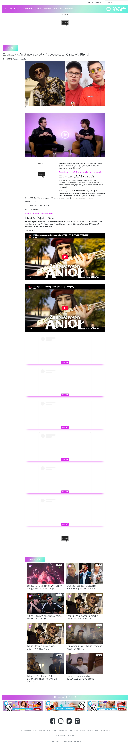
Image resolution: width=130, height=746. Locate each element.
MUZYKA (47, 9)
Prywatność (52, 730)
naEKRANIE (71, 735)
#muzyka (23, 59)
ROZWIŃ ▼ (65, 362)
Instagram (100, 2)
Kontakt (35, 730)
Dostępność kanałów (25, 730)
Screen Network (61, 735)
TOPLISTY (58, 9)
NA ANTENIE (15, 9)
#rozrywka (16, 59)
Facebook (89, 2)
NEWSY (38, 9)
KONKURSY (27, 9)
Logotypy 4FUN (43, 730)
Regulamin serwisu (79, 730)
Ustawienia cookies (105, 730)
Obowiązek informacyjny (65, 730)
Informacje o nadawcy (92, 730)
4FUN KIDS (69, 9)
